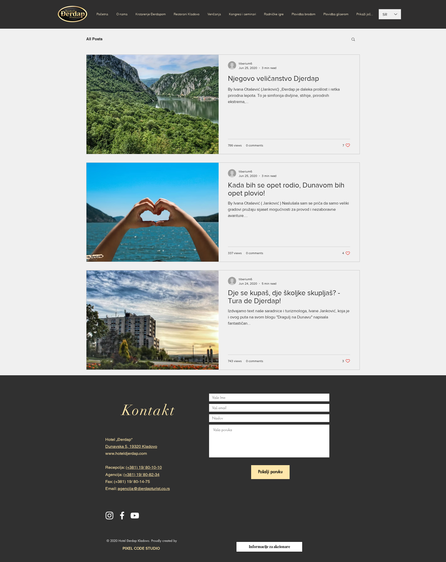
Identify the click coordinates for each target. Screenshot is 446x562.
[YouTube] (135, 515)
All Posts (94, 39)
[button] (353, 39)
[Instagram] (109, 515)
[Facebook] (122, 515)
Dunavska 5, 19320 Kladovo (131, 446)
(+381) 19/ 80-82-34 (141, 474)
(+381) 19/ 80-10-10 (144, 467)
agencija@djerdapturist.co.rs (144, 488)
